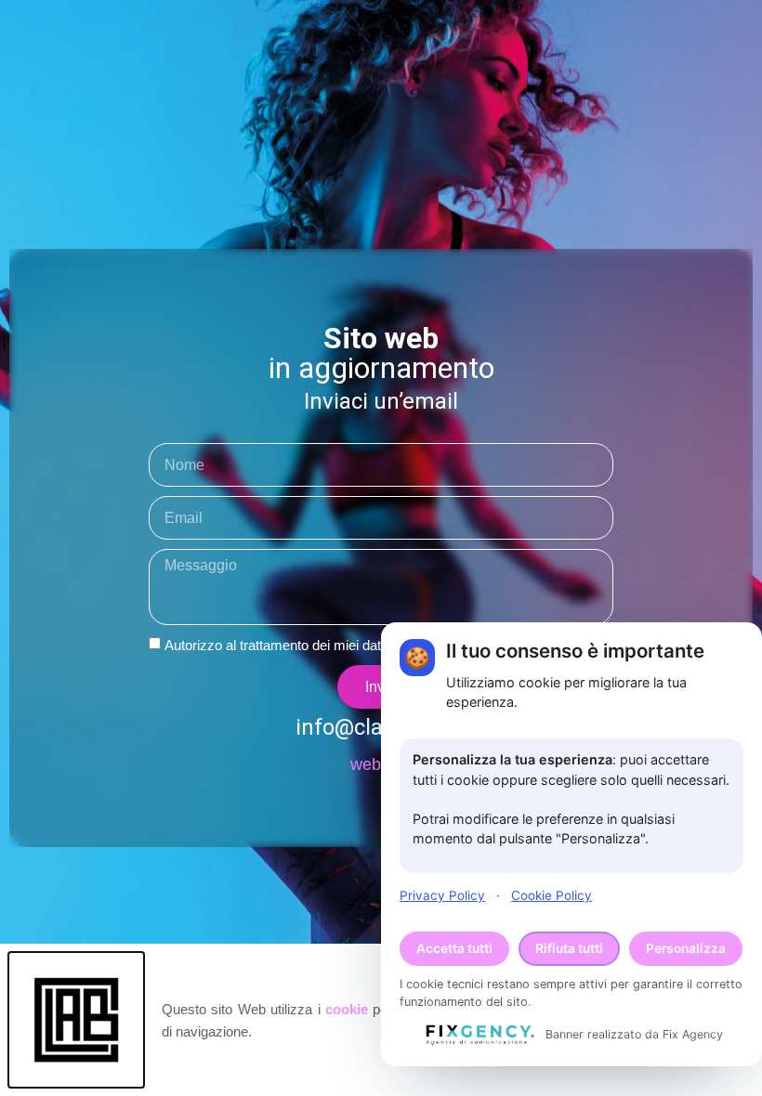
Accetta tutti (454, 948)
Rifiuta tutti (569, 948)
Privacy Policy (442, 895)
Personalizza (686, 948)
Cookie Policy (551, 895)
